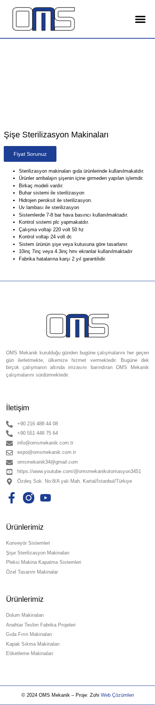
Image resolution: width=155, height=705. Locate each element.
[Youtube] (45, 497)
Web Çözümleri (117, 695)
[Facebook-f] (11, 497)
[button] (140, 19)
